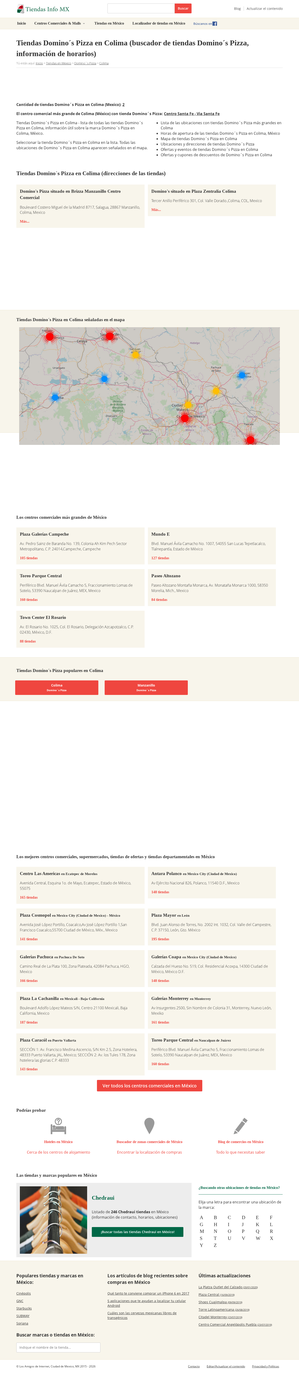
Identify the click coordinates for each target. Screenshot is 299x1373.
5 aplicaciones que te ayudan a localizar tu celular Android (146, 1303)
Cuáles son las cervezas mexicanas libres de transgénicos (142, 1315)
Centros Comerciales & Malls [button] (58, 23)
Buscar (183, 8)
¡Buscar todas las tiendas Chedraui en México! (137, 1232)
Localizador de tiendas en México (158, 23)
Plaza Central (217, 1294)
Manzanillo (146, 687)
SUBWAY (22, 1316)
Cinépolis (23, 1293)
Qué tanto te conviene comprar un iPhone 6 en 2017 (148, 1293)
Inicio (21, 23)
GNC (19, 1301)
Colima (57, 687)
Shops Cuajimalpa (220, 1302)
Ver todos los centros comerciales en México (150, 1085)
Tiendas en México (109, 23)
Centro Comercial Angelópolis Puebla (235, 1324)
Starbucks (24, 1308)
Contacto (194, 1366)
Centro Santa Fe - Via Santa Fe (192, 113)
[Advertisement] (149, 84)
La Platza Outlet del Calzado (228, 1287)
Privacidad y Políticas (265, 1366)
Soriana (22, 1323)
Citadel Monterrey (220, 1317)
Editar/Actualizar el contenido (226, 1366)
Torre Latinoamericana (224, 1309)
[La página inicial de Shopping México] (58, 9)
